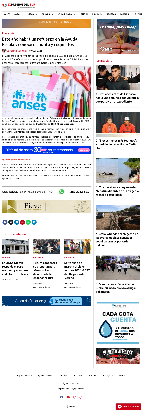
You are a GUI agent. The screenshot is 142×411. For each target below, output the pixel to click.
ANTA (17, 14)
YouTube (93, 375)
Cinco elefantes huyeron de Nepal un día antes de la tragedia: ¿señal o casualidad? (117, 190)
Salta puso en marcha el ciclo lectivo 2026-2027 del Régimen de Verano (77, 270)
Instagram (108, 375)
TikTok (122, 375)
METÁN (30, 14)
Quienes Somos (45, 375)
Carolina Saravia (16, 50)
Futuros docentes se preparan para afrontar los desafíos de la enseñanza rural (45, 270)
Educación (8, 33)
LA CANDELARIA (65, 14)
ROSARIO (46, 14)
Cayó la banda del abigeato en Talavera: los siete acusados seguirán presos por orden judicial (117, 239)
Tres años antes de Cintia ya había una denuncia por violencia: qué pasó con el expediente (117, 97)
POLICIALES (97, 14)
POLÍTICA (84, 14)
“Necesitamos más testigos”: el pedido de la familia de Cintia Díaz (116, 144)
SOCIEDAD (111, 14)
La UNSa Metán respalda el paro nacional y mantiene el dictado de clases (15, 268)
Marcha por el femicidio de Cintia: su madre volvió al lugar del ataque (116, 287)
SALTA (7, 14)
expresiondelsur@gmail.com (71, 388)
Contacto (63, 375)
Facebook (78, 375)
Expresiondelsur (24, 375)
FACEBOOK (125, 14)
